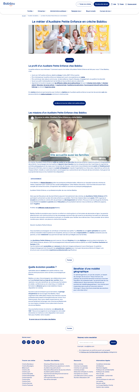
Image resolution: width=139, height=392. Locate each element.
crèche (83, 77)
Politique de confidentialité (105, 370)
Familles (29, 11)
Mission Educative (46, 182)
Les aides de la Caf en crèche (83, 375)
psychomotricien (61, 85)
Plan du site (100, 373)
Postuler (69, 260)
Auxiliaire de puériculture (52, 368)
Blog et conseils (91, 11)
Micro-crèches (78, 364)
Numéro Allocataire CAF (82, 377)
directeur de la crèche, (94, 83)
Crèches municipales (81, 366)
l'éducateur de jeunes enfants (45, 85)
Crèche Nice (26, 379)
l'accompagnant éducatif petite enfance (96, 85)
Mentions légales (101, 368)
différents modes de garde (46, 207)
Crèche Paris (26, 381)
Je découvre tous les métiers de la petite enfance (69, 103)
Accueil (24, 15)
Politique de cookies (102, 372)
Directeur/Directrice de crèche (54, 364)
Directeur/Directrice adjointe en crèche (57, 366)
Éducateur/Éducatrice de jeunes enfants (57, 370)
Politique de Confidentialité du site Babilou (95, 352)
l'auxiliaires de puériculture (75, 85)
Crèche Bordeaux (28, 364)
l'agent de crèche (50, 87)
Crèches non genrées (81, 368)
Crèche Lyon (26, 372)
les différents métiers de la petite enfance (67, 83)
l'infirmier (34, 87)
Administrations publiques (58, 11)
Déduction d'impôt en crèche (83, 372)
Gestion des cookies (102, 387)
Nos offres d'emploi (50, 379)
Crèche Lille (26, 370)
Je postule (69, 60)
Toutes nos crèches (85, 4)
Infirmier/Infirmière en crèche (54, 377)
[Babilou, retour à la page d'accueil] (9, 4)
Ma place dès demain (101, 4)
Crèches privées (79, 370)
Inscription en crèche (81, 373)
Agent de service (49, 375)
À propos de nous (105, 11)
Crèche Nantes (27, 377)
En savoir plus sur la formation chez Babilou (42, 319)
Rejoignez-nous (76, 11)
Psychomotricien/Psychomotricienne (56, 373)
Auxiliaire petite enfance (52, 372)
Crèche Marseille (27, 373)
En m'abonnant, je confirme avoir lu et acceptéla (98, 351)
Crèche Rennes (27, 383)
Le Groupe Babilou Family (104, 385)
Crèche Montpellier (28, 375)
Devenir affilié (100, 383)
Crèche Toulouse (27, 385)
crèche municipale (46, 94)
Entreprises (41, 11)
